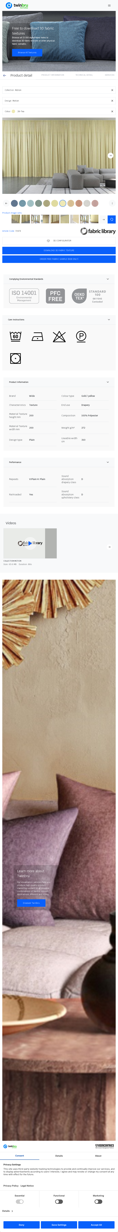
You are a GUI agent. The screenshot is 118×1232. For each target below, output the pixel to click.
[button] (59, 156)
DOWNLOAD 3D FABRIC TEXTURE (59, 250)
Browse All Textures (27, 52)
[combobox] (65, 90)
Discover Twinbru (31, 903)
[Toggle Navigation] (109, 5)
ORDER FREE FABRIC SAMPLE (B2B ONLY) (59, 259)
